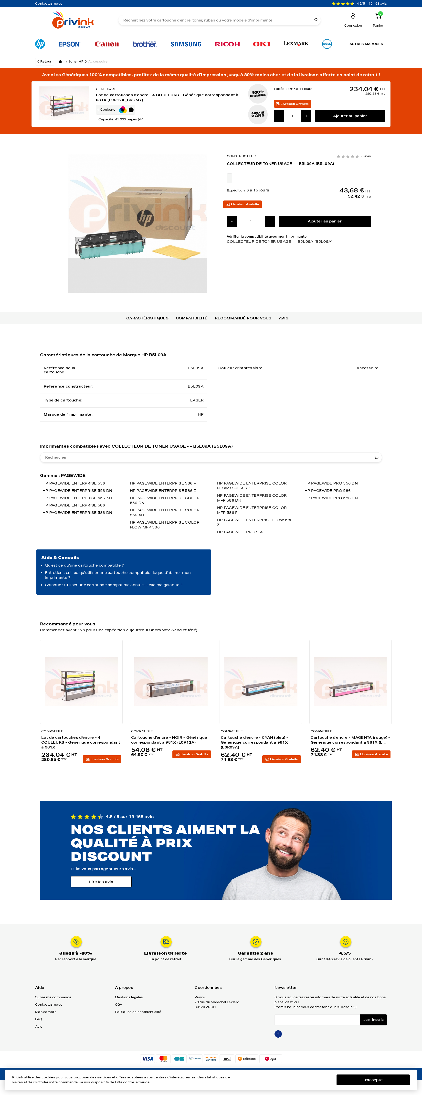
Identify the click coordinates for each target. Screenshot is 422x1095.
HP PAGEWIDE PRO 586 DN (331, 498)
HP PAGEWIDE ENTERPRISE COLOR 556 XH (165, 512)
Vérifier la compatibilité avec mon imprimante (280, 239)
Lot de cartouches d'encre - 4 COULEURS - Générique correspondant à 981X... (80, 742)
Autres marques (366, 44)
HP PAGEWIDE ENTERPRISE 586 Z (163, 490)
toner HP (76, 61)
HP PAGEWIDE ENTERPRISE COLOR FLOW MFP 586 (165, 524)
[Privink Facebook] (278, 1036)
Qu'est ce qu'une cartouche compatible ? (84, 565)
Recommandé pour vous (243, 318)
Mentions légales (129, 997)
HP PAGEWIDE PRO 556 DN (331, 483)
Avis (283, 318)
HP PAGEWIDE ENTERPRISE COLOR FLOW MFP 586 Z (252, 485)
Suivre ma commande (53, 997)
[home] (60, 61)
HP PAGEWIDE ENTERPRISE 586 (73, 505)
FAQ (38, 1019)
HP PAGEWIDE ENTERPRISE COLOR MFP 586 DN (252, 498)
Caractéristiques (147, 318)
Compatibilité (192, 318)
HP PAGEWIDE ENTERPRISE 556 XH (77, 498)
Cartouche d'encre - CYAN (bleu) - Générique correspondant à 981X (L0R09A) (254, 742)
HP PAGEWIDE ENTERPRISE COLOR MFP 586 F (252, 510)
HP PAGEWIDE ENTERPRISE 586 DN (77, 512)
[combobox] (211, 457)
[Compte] (353, 16)
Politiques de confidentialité (138, 1012)
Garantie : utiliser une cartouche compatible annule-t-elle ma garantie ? (114, 585)
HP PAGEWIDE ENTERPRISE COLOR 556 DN (165, 500)
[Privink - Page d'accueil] (78, 20)
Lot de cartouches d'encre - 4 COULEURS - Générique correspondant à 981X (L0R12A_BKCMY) (167, 97)
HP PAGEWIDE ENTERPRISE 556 (73, 483)
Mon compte (45, 1012)
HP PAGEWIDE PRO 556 (240, 532)
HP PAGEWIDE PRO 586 (328, 490)
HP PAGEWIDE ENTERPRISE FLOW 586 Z (255, 522)
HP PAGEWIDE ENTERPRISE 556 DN (77, 490)
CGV (119, 1004)
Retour (46, 61)
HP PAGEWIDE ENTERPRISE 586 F (163, 483)
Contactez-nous (48, 3)
